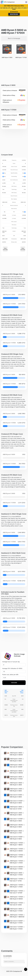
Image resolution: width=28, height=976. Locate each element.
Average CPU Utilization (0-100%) (12, 668)
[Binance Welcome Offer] (14, 11)
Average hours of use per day (11, 661)
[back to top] (25, 969)
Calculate (14, 682)
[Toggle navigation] (26, 2)
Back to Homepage (14, 38)
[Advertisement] (14, 21)
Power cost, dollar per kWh (10, 674)
